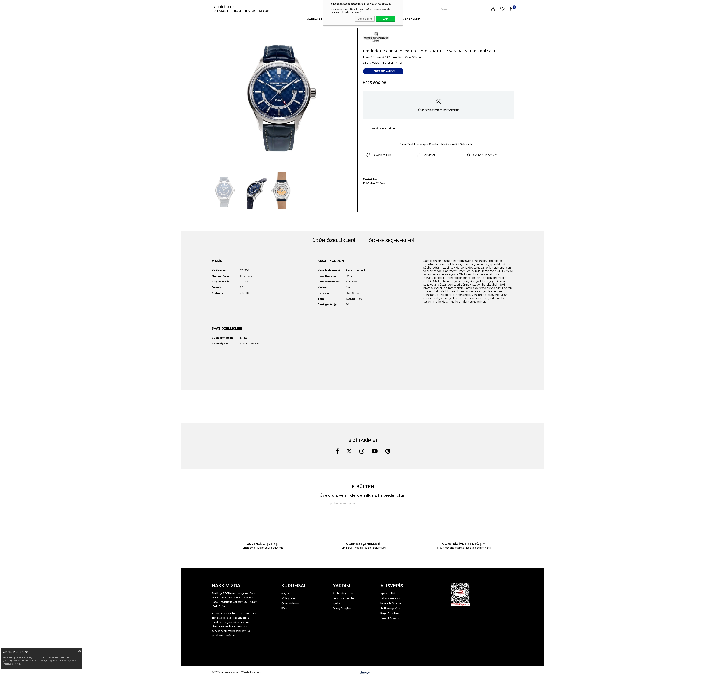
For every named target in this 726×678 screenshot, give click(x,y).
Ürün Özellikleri (333, 240)
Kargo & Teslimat (390, 613)
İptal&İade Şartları (343, 593)
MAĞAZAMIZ (411, 19)
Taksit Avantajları (390, 598)
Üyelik (336, 603)
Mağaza (285, 593)
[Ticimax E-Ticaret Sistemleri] (363, 672)
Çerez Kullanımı (290, 603)
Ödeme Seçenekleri (391, 240)
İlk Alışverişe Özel (390, 608)
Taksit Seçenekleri (383, 128)
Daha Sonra (365, 18)
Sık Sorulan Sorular (343, 598)
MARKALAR (314, 19)
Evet (385, 18)
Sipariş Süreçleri (342, 608)
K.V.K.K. (285, 608)
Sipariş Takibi (387, 593)
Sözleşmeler (288, 598)
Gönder (394, 503)
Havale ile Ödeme (390, 603)
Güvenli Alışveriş (389, 618)
